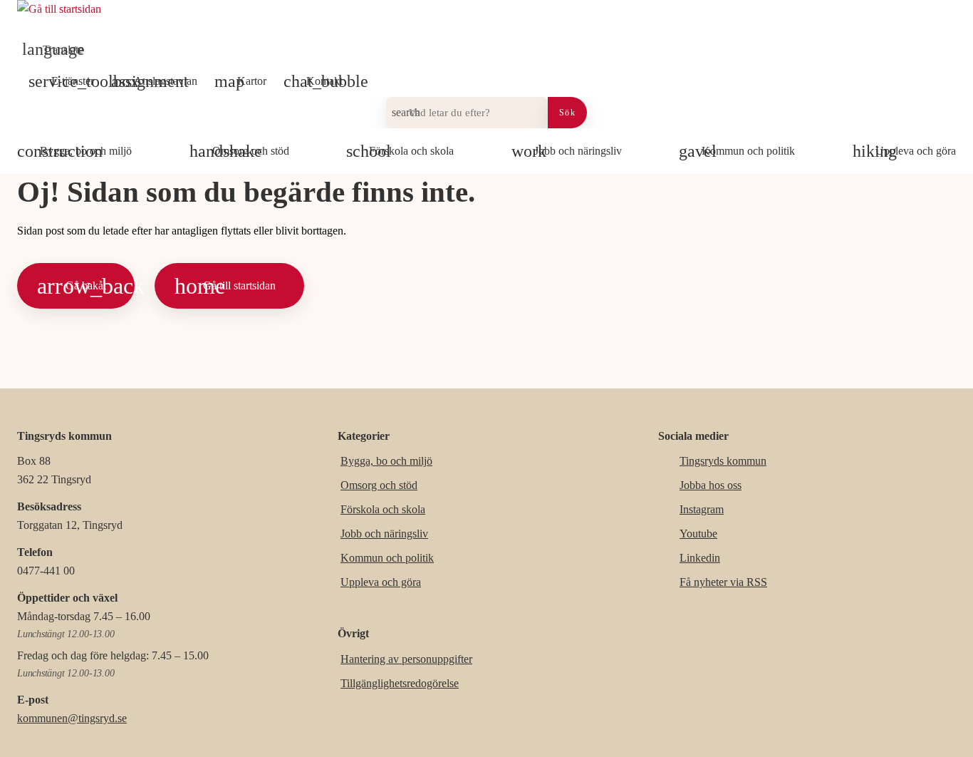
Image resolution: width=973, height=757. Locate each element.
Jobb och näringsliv (384, 533)
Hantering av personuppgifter (406, 659)
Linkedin (700, 558)
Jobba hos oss (711, 485)
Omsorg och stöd (378, 485)
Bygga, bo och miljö (386, 461)
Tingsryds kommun (723, 461)
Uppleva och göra (380, 582)
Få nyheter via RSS (723, 582)
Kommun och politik (387, 558)
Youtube (698, 533)
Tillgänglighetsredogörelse (399, 683)
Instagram (702, 509)
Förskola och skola (382, 509)
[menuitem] (56, 50)
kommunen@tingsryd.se (72, 718)
